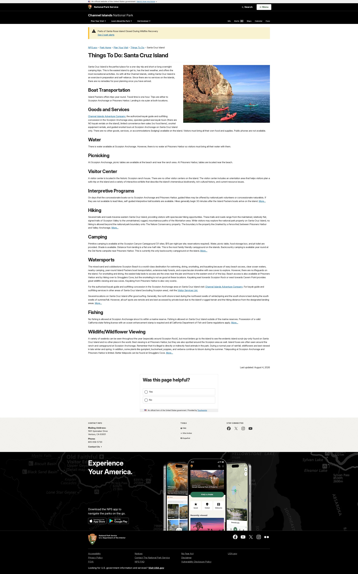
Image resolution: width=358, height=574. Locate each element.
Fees (268, 21)
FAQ (184, 428)
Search (248, 7)
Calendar (258, 21)
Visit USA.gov (156, 567)
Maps (249, 21)
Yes (151, 391)
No (150, 399)
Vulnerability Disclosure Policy (196, 561)
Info (229, 21)
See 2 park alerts (106, 34)
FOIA (91, 561)
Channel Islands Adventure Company (106, 116)
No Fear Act (187, 553)
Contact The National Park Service (152, 557)
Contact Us (94, 446)
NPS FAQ (139, 561)
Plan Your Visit (97, 21)
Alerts (238, 21)
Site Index (187, 433)
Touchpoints (202, 410)
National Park (110, 15)
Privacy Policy (95, 557)
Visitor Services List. (188, 290)
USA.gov (232, 553)
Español (186, 438)
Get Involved (142, 21)
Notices (139, 553)
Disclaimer (186, 557)
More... (262, 201)
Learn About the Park (120, 21)
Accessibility (94, 553)
